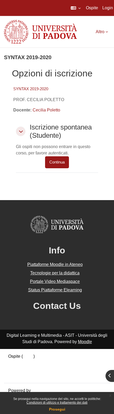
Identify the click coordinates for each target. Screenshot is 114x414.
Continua (57, 162)
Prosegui (57, 409)
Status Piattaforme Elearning (55, 290)
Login (107, 8)
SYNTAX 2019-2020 (30, 89)
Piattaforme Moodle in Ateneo (55, 264)
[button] (76, 8)
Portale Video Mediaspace (55, 281)
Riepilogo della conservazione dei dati (44, 362)
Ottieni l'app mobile (26, 375)
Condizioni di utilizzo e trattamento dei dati (57, 402)
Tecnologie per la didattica (55, 273)
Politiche (16, 369)
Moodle (85, 341)
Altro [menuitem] (100, 31)
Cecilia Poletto (46, 110)
